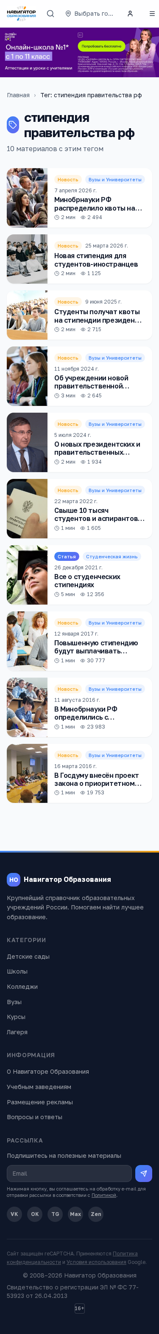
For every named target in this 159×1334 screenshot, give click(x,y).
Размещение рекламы (40, 1102)
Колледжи (22, 986)
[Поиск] (50, 13)
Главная (18, 95)
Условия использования (96, 1262)
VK (14, 1214)
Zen (96, 1214)
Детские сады (28, 956)
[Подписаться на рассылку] (143, 1173)
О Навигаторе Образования (48, 1071)
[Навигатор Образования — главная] (21, 13)
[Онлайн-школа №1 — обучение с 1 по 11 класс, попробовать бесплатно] (79, 52)
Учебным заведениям (39, 1086)
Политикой (104, 1195)
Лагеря (17, 1032)
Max (75, 1214)
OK (35, 1214)
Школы (17, 971)
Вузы (14, 1001)
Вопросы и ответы (34, 1116)
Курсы (16, 1016)
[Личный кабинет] (130, 13)
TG (55, 1214)
